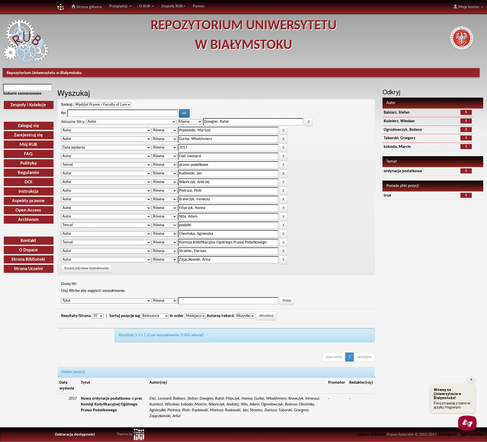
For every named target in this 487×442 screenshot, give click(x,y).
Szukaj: (67, 105)
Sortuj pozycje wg (124, 316)
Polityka (28, 163)
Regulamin (28, 172)
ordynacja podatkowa (403, 171)
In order (177, 316)
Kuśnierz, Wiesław (399, 121)
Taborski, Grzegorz (399, 138)
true (387, 195)
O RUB (145, 6)
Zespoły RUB (172, 6)
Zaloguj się (28, 125)
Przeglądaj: (119, 6)
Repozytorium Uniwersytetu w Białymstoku (44, 73)
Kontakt (28, 240)
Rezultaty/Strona (76, 316)
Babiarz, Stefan (397, 113)
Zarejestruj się (28, 135)
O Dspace (28, 250)
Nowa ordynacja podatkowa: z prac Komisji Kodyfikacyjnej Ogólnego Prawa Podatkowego (111, 404)
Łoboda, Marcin (397, 147)
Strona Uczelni (28, 269)
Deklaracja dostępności (75, 435)
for (63, 113)
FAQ (28, 154)
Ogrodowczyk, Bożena (403, 130)
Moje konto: (469, 7)
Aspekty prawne (28, 201)
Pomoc (199, 6)
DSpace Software (371, 435)
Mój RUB (28, 144)
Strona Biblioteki (28, 259)
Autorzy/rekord (220, 316)
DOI (28, 182)
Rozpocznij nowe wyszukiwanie (86, 268)
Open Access (28, 210)
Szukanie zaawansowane (22, 94)
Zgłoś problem (473, 435)
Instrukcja (28, 191)
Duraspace (448, 435)
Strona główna (88, 7)
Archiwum (28, 219)
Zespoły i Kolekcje (28, 105)
